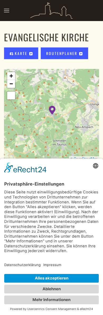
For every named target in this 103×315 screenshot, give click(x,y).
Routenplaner (62, 53)
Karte (21, 53)
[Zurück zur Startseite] (51, 10)
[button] (6, 10)
